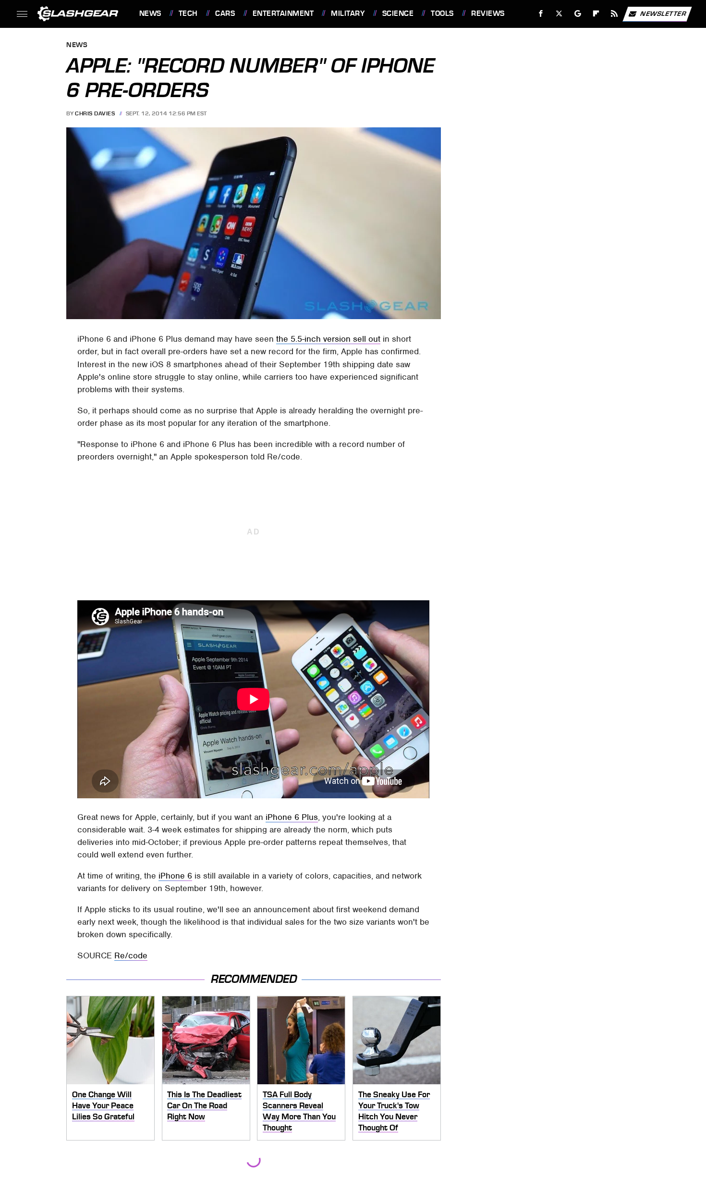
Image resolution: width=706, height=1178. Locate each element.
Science (398, 13)
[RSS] (614, 13)
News (150, 13)
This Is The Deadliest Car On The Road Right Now (204, 1105)
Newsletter (663, 13)
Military (348, 13)
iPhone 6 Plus (292, 817)
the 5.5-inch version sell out (328, 339)
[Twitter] (559, 13)
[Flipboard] (596, 13)
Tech (188, 13)
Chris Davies (95, 113)
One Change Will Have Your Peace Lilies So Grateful (103, 1105)
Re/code (130, 955)
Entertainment (283, 13)
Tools (442, 13)
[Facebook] (541, 13)
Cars (225, 13)
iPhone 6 (175, 875)
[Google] (577, 13)
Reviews (487, 13)
